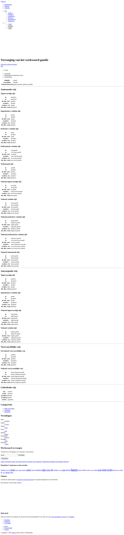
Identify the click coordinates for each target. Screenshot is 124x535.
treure (59, 470)
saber (28, 470)
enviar (33, 470)
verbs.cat (3, 1)
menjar (68, 470)
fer (52, 470)
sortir (121, 470)
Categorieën (4, 458)
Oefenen (6, 6)
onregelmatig (59, 461)
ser (43, 469)
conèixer (3, 470)
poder (110, 469)
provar (115, 470)
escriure (88, 470)
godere (6, 434)
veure (48, 470)
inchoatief (7, 410)
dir (2, 472)
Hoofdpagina (8, 4)
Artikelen (7, 8)
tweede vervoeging (16, 461)
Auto (10, 28)
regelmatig (7, 412)
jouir (5, 431)
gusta (6, 444)
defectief (66, 461)
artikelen (71, 517)
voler (84, 470)
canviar (8, 470)
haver (74, 469)
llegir (92, 470)
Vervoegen (21, 455)
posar (4, 472)
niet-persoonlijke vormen (58, 517)
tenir (13, 470)
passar (24, 470)
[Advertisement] (55, 43)
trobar (11, 472)
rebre (118, 470)
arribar (56, 470)
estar (104, 469)
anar (100, 470)
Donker (10, 26)
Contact (6, 529)
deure (20, 470)
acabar (95, 470)
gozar (6, 428)
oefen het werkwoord (25, 479)
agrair (80, 470)
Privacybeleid (8, 528)
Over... (6, 526)
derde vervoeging (9, 408)
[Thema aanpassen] (5, 23)
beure (16, 470)
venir (64, 470)
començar (38, 470)
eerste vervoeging (6, 461)
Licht (10, 24)
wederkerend (45, 461)
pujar (7, 472)
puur (34, 461)
